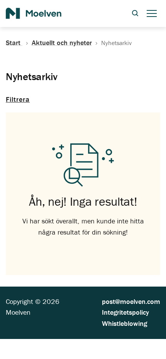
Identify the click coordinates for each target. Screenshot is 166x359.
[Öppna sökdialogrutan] (135, 13)
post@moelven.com (131, 301)
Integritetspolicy (125, 312)
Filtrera (18, 99)
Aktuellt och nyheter (62, 42)
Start (14, 42)
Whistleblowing (124, 323)
